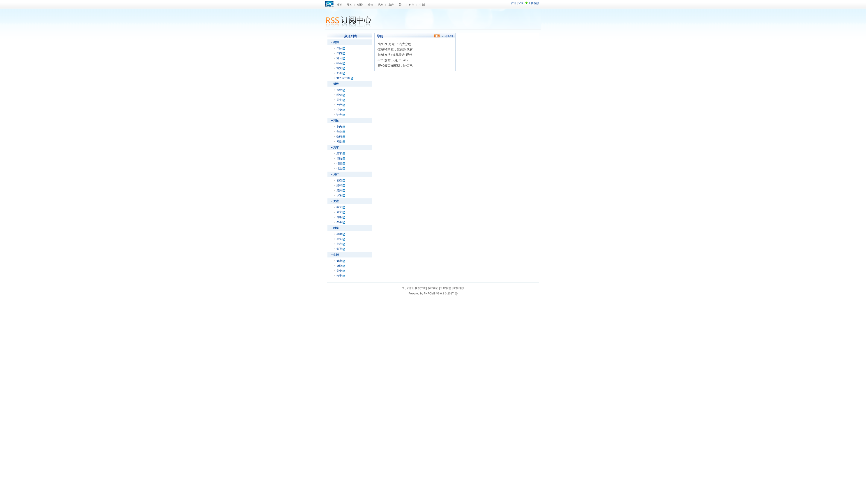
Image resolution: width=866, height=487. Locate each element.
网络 (339, 141)
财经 (360, 4)
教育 (339, 207)
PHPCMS (429, 293)
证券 (339, 114)
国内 (339, 53)
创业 (339, 131)
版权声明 (433, 288)
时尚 (412, 4)
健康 (339, 260)
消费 (339, 109)
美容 (339, 244)
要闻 (349, 4)
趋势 (339, 190)
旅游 (339, 265)
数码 (339, 136)
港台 (339, 58)
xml (437, 35)
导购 (339, 158)
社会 (339, 63)
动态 (339, 180)
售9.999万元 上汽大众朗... (396, 44)
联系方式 (420, 288)
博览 (339, 68)
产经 (339, 104)
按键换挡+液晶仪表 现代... (396, 55)
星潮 (339, 234)
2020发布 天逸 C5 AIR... (394, 60)
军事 (339, 222)
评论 (339, 73)
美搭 (339, 239)
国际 (339, 48)
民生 (339, 99)
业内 (339, 126)
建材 (339, 185)
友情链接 (458, 288)
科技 (370, 4)
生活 (422, 4)
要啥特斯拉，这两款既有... (396, 49)
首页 (339, 4)
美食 (339, 270)
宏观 (339, 90)
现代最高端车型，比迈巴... (396, 65)
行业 (339, 168)
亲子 (339, 275)
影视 (339, 248)
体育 (339, 212)
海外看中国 (343, 78)
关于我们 (407, 288)
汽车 (380, 4)
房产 (391, 4)
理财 (339, 94)
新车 (339, 153)
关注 (401, 4)
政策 (339, 195)
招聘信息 (445, 288)
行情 (339, 163)
